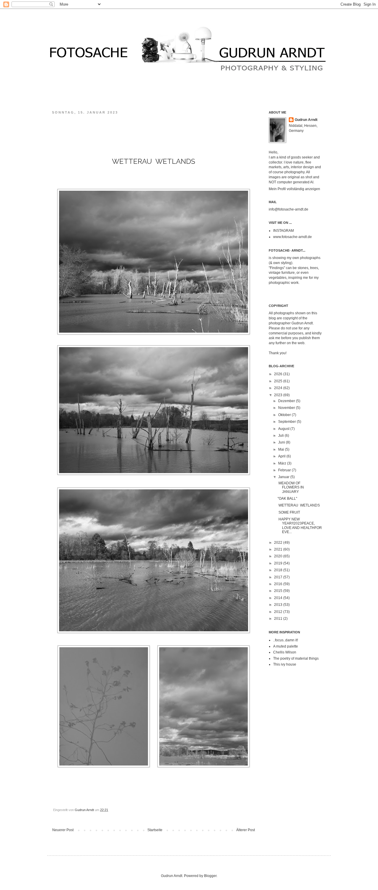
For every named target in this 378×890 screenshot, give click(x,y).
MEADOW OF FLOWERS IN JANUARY (291, 487)
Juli (281, 435)
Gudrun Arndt (306, 120)
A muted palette (285, 646)
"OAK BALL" (288, 498)
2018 (278, 570)
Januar (284, 477)
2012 (278, 612)
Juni (282, 442)
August (284, 429)
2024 (278, 388)
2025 (278, 381)
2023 (278, 395)
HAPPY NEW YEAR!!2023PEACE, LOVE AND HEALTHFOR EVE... (300, 525)
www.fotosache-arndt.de (292, 237)
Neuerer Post (63, 830)
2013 (278, 605)
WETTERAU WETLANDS (299, 505)
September (287, 422)
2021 (278, 549)
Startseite (154, 830)
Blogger (210, 876)
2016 (278, 584)
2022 (278, 543)
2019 (278, 563)
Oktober (285, 415)
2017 (278, 577)
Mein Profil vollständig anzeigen (294, 189)
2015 (278, 591)
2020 (278, 556)
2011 (278, 618)
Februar (285, 470)
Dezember (287, 401)
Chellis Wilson (284, 652)
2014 (278, 598)
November (287, 408)
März (282, 463)
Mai (281, 449)
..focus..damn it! (285, 640)
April (282, 456)
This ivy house (284, 664)
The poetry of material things (296, 658)
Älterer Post (245, 830)
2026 (278, 374)
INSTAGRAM (283, 231)
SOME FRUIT (289, 512)
